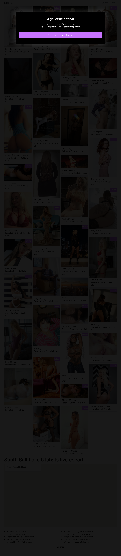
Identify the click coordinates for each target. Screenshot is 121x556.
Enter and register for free (60, 35)
